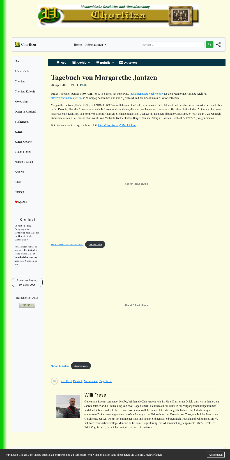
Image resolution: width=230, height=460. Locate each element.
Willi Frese (78, 85)
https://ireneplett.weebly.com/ (146, 93)
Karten (18, 131)
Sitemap (19, 192)
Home (78, 44)
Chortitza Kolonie (25, 91)
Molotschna (21, 101)
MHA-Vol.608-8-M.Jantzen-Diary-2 (67, 244)
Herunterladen (95, 244)
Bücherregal (22, 121)
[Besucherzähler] (27, 305)
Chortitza (20, 81)
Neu (17, 61)
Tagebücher (105, 381)
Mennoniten (91, 381)
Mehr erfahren (154, 454)
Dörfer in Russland (25, 111)
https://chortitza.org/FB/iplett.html (117, 125)
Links (18, 181)
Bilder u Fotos (23, 151)
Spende (22, 202)
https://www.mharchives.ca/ (66, 98)
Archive (19, 171)
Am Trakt (66, 381)
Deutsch (77, 381)
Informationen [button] (94, 44)
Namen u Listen (24, 161)
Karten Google (23, 141)
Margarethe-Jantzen (60, 365)
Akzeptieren (216, 454)
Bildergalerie (22, 71)
